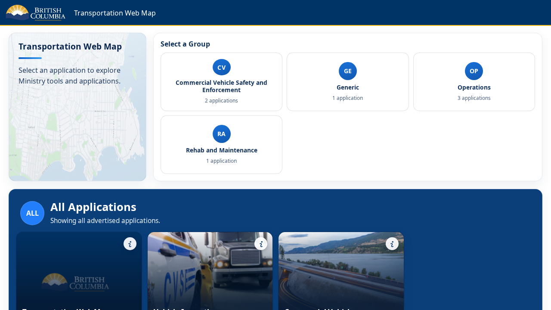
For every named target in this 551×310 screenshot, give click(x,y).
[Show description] (130, 243)
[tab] (221, 82)
